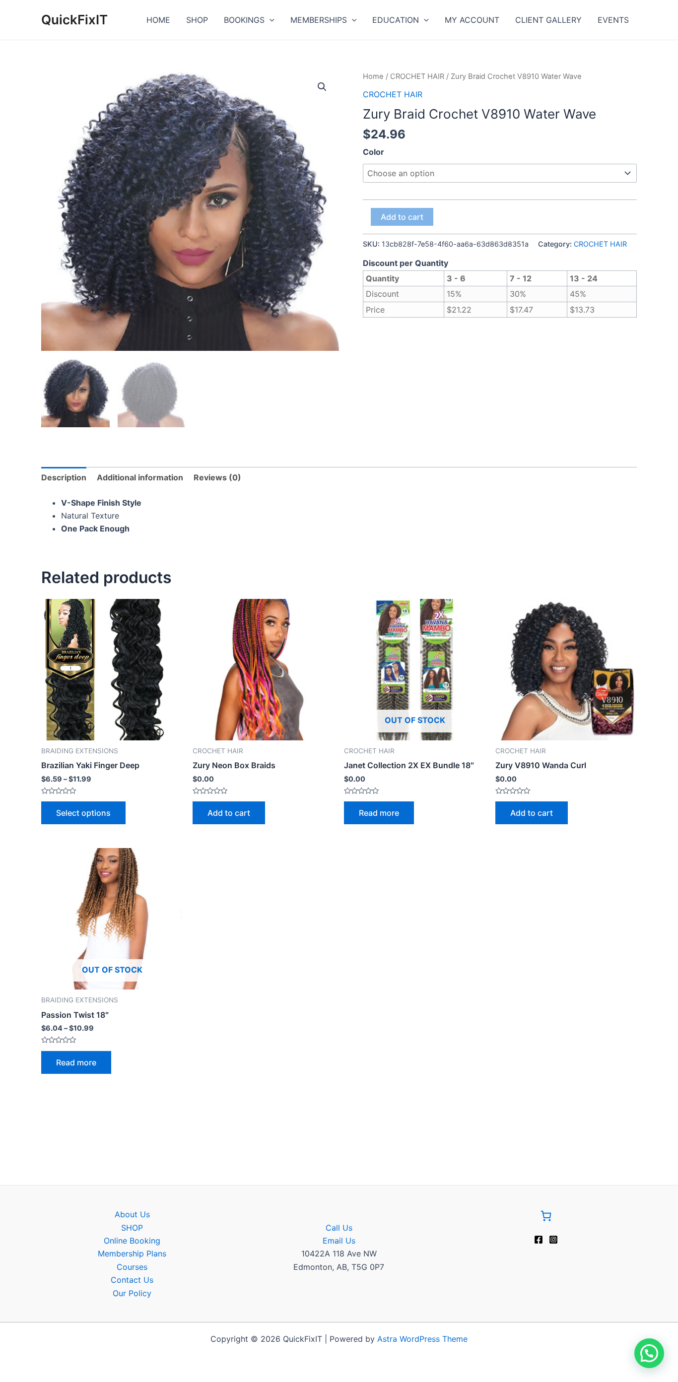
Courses (132, 1267)
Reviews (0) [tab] (217, 477)
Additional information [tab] (140, 477)
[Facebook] (538, 1239)
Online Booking (132, 1241)
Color (373, 152)
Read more (379, 813)
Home (373, 76)
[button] (322, 87)
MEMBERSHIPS (318, 20)
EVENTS (613, 20)
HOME (158, 20)
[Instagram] (553, 1239)
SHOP (197, 20)
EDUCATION (395, 20)
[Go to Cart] (546, 1217)
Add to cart (402, 217)
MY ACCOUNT (472, 20)
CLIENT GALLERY (548, 20)
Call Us (339, 1228)
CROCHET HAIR (417, 76)
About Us (132, 1214)
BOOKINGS (244, 20)
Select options (83, 813)
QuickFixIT (74, 19)
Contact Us (132, 1280)
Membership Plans (132, 1253)
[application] (269, 20)
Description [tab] (63, 477)
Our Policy (132, 1293)
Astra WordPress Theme (422, 1339)
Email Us (339, 1241)
